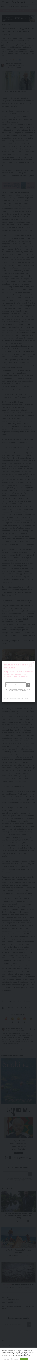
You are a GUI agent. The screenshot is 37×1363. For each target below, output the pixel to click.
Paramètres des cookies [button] (10, 1359)
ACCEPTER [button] (24, 1359)
